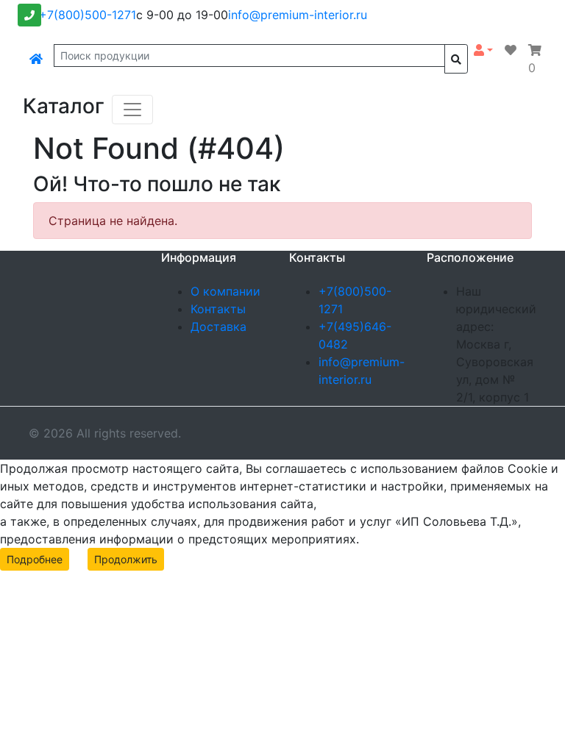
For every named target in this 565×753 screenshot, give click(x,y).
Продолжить (125, 559)
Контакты (218, 308)
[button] (483, 50)
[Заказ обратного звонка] (29, 15)
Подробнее (35, 559)
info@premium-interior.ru (297, 14)
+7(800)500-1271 (87, 14)
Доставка (218, 326)
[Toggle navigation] (132, 109)
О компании (225, 291)
